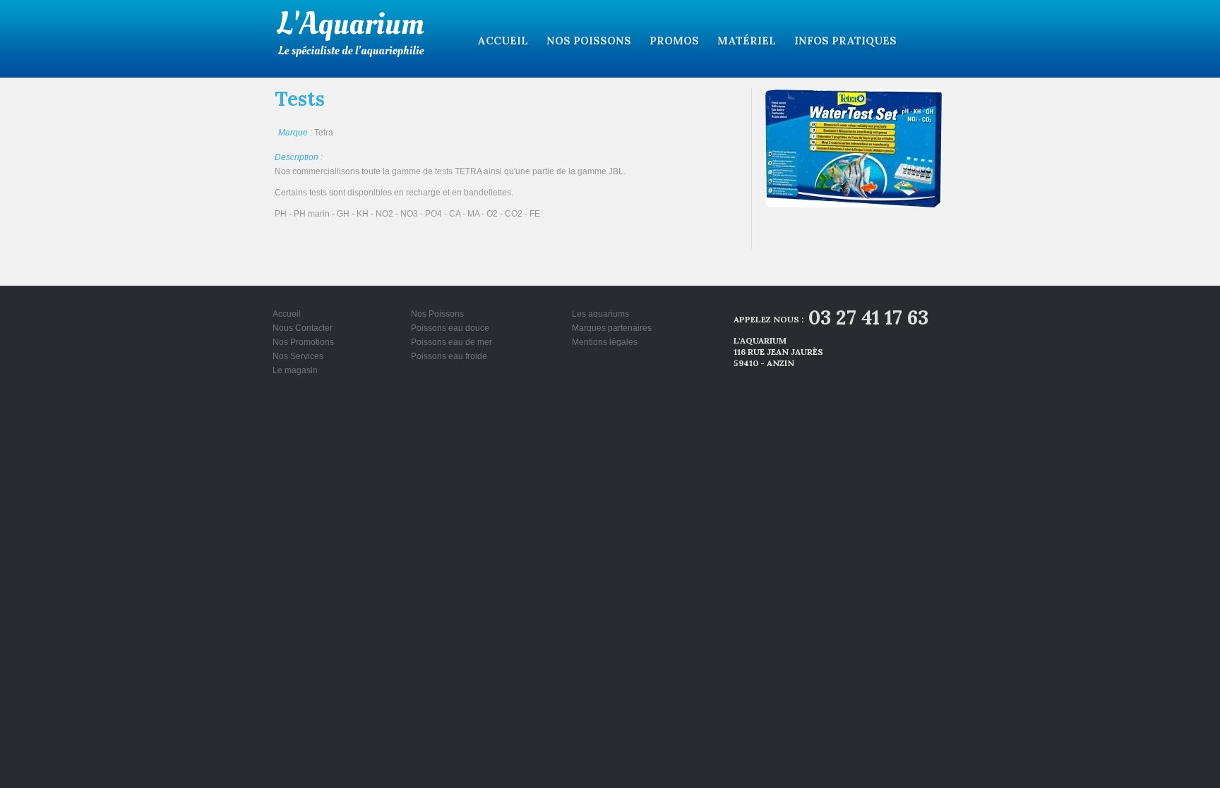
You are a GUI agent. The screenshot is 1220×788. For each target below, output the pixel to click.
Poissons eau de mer (451, 342)
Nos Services (298, 356)
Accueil (502, 40)
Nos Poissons (588, 40)
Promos (674, 40)
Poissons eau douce (450, 328)
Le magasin (295, 370)
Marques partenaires (612, 328)
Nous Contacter (303, 328)
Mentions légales (605, 342)
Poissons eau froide (449, 356)
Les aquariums (600, 314)
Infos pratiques (845, 40)
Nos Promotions (303, 342)
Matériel (746, 40)
